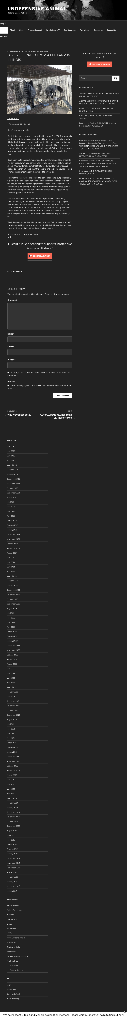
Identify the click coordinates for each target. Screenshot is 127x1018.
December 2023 (13, 590)
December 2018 (13, 858)
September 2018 (13, 868)
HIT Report (16, 272)
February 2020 (12, 803)
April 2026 (11, 460)
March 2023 (12, 632)
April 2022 (11, 682)
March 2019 (11, 844)
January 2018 (12, 881)
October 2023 (12, 599)
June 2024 (11, 562)
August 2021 (12, 719)
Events (9, 924)
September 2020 (13, 770)
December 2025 (13, 479)
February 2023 (12, 636)
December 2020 (13, 756)
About (12, 30)
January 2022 (12, 696)
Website (11, 360)
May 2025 (11, 511)
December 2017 (13, 886)
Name (10, 334)
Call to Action (12, 919)
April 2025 (11, 516)
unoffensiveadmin (38, 51)
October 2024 (12, 544)
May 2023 (11, 622)
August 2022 (12, 664)
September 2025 (13, 493)
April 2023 (11, 627)
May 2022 (11, 678)
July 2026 (10, 446)
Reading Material (13, 947)
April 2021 (11, 738)
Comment (12, 300)
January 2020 (12, 807)
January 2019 (12, 854)
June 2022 (11, 673)
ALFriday (10, 915)
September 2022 (13, 659)
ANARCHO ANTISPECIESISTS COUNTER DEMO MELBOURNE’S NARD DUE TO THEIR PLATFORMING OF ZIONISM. (99, 163)
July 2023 (10, 613)
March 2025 (12, 520)
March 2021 (11, 743)
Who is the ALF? (53, 30)
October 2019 (12, 821)
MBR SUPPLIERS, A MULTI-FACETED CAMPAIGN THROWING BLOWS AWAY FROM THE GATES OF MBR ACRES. (98, 181)
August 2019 (12, 830)
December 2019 (13, 812)
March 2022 (11, 687)
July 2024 (10, 557)
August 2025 (12, 497)
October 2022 (12, 655)
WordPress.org (13, 999)
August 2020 (12, 775)
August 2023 (12, 608)
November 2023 (13, 595)
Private (11, 381)
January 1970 (12, 891)
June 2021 (11, 729)
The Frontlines (12, 961)
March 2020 (12, 798)
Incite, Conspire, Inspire (16, 938)
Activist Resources (14, 910)
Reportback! (11, 952)
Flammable (11, 928)
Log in (9, 985)
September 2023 (13, 604)
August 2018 (12, 872)
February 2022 (12, 692)
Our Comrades (70, 30)
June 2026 (11, 451)
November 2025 (13, 483)
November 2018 (13, 863)
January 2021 (12, 752)
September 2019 (13, 826)
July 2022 (10, 669)
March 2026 (12, 465)
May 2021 (11, 733)
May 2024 (11, 567)
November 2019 (13, 817)
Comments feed (13, 994)
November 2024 (13, 539)
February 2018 (12, 877)
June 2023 (11, 618)
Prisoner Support (35, 30)
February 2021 (12, 747)
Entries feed (11, 989)
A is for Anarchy (13, 905)
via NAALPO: (13, 118)
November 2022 (13, 650)
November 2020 (13, 761)
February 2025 (12, 525)
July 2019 (10, 835)
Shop (21, 30)
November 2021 (13, 706)
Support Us (111, 30)
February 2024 (12, 581)
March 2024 (12, 576)
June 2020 (11, 784)
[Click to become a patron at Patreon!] (40, 259)
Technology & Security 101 (17, 956)
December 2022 (13, 645)
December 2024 (13, 534)
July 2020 (11, 780)
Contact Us (98, 30)
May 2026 (11, 456)
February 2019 (12, 849)
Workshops (84, 30)
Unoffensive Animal (37, 8)
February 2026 (12, 470)
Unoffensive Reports (15, 970)
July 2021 (10, 724)
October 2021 (12, 710)
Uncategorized (12, 965)
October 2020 (12, 766)
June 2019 (11, 840)
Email (10, 347)
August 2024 (12, 553)
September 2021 (13, 715)
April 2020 (11, 793)
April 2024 (11, 571)
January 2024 (12, 585)
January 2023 (12, 641)
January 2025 (12, 530)
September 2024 (13, 548)
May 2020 (11, 789)
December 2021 (13, 701)
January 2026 (12, 474)
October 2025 (12, 488)
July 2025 (10, 502)
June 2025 (11, 507)
